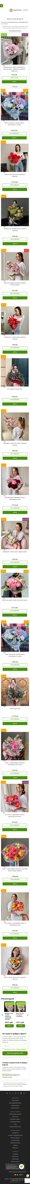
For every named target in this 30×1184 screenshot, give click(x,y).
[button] (15, 18)
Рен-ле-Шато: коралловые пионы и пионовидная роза (15, 924)
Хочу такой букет (14, 133)
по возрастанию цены (12, 22)
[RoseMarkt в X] (12, 1093)
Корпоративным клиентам (15, 1114)
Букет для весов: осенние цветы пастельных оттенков (14, 124)
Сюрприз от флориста (15, 1137)
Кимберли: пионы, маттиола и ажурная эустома (15, 444)
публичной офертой (21, 1049)
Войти (26, 10)
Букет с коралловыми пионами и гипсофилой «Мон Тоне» (15, 763)
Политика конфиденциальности (15, 1181)
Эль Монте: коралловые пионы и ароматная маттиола (14, 815)
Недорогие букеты (15, 1108)
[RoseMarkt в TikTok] (18, 1093)
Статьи (15, 1124)
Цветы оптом (15, 1116)
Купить (14, 81)
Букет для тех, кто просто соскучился (20, 1015)
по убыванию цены (23, 22)
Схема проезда (15, 1159)
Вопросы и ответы (15, 1161)
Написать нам (15, 1156)
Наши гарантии (15, 1132)
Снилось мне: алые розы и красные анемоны (14, 175)
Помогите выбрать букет (15, 1053)
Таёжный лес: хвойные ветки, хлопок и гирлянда (15, 229)
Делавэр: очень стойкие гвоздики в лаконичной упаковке (9, 1016)
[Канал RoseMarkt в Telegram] (24, 1093)
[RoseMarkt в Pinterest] (15, 1093)
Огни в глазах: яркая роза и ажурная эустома (15, 978)
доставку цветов (6, 1086)
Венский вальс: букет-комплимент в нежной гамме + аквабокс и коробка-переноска (14, 69)
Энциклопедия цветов (15, 1121)
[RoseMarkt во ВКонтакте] (7, 1093)
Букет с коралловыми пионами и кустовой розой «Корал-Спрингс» (14, 870)
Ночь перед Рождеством (14, 389)
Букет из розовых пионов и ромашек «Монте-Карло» (15, 284)
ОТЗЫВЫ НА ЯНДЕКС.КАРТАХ (15, 1126)
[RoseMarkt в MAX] (10, 1093)
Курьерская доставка (15, 1142)
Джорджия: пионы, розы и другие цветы (15, 552)
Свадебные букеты (15, 1105)
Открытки (15, 1145)
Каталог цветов (15, 1100)
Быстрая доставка (15, 1140)
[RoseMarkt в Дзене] (21, 1093)
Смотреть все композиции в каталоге (17, 1171)
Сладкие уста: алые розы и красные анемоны (15, 338)
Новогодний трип (15, 708)
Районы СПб (15, 1147)
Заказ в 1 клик (14, 77)
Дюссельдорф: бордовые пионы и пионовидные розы (15, 498)
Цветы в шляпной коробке (15, 1103)
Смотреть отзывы (7, 1077)
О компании (15, 1154)
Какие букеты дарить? (15, 1119)
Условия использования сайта (15, 1135)
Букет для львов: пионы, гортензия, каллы (14, 600)
